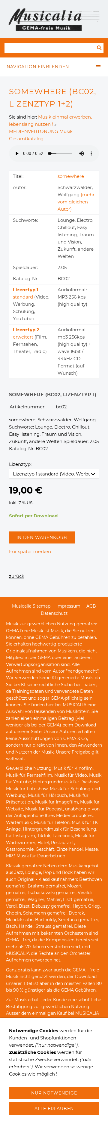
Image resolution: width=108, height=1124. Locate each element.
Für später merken (30, 551)
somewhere (71, 176)
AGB (91, 606)
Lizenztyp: (20, 464)
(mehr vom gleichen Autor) (76, 202)
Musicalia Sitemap (31, 606)
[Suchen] (99, 48)
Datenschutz (54, 613)
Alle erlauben (54, 1108)
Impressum (68, 606)
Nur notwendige (54, 1093)
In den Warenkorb (41, 537)
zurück (16, 576)
